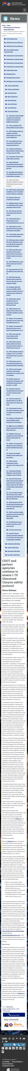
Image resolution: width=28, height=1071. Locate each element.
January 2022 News (13, 85)
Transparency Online (8, 1065)
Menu (25, 10)
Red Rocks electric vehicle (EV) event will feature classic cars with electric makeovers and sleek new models (15, 243)
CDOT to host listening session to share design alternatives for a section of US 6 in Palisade (15, 372)
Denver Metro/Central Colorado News (11, 51)
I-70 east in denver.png (14, 529)
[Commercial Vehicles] (6, 1041)
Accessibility (5, 1061)
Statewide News (10, 74)
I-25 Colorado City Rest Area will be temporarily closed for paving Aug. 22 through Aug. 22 (15, 411)
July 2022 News (11, 107)
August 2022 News (9, 29)
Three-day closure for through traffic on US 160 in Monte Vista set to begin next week (14, 401)
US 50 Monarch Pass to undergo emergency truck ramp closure (14, 524)
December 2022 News (13, 555)
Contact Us (7, 1044)
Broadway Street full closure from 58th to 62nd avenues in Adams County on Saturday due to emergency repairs (14, 291)
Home (4, 25)
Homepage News (6, 1010)
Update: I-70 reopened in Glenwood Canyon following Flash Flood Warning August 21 (14, 446)
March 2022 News (12, 96)
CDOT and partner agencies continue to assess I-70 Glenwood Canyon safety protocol (15, 183)
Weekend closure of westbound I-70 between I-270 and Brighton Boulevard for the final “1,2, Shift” (14, 382)
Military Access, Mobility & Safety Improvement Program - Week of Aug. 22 (15, 428)
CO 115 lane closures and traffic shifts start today (14, 157)
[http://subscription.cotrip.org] (14, 1024)
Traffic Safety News (11, 70)
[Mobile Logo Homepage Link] (14, 4)
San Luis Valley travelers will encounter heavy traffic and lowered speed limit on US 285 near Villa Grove (15, 495)
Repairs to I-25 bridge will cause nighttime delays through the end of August (14, 420)
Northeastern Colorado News (14, 63)
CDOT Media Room (11, 39)
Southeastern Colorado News (14, 55)
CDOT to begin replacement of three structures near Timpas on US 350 (14, 464)
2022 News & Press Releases (12, 27)
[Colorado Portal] (13, 1069)
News (8, 25)
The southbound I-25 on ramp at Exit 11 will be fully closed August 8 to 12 (14, 143)
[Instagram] (10, 1048)
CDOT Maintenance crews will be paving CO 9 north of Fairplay (14, 263)
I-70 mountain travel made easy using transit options (14, 235)
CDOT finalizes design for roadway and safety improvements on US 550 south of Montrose (14, 134)
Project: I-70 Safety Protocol (9, 1008)
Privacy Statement (17, 1061)
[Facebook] (3, 1048)
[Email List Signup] (24, 1048)
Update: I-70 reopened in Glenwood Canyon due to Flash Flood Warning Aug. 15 (14, 328)
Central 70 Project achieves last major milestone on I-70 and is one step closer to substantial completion (14, 536)
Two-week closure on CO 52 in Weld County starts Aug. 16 (14, 271)
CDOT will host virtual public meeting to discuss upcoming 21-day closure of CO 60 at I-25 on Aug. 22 (14, 345)
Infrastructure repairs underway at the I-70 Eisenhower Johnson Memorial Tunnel (13, 302)
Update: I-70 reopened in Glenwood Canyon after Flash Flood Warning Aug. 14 (14, 320)
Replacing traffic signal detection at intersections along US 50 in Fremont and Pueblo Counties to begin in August (14, 254)
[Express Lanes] (4, 1038)
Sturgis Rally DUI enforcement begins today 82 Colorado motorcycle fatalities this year (14, 165)
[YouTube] (17, 1048)
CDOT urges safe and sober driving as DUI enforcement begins (13, 336)
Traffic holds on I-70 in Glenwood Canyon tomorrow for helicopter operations (14, 228)
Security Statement (7, 1063)
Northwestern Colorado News (14, 59)
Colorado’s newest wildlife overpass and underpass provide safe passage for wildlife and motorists (14, 118)
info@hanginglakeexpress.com (11, 935)
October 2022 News (13, 547)
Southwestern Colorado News (14, 66)
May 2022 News (11, 100)
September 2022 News (13, 544)
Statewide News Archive (13, 77)
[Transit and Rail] (13, 1038)
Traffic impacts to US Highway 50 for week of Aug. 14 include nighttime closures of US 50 (14, 311)
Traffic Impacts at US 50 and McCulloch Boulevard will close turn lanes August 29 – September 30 (14, 505)
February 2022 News (13, 89)
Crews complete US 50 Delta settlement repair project (14, 126)
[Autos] (24, 1038)
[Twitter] (6, 1048)
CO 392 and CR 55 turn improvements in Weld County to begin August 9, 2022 (15, 151)
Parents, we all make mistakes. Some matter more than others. (14, 455)
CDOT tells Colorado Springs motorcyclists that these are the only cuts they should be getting (14, 280)
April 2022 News (12, 93)
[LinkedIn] (20, 1048)
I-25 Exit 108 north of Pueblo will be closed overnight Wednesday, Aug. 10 (15, 220)
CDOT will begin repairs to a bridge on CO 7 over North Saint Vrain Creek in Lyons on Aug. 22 (14, 354)
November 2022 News (13, 551)
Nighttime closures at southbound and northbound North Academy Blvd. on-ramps (14, 437)
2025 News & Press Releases (14, 46)
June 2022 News (12, 104)
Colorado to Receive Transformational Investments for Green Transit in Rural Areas (14, 392)
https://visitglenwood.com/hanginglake (13, 931)
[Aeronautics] (17, 1038)
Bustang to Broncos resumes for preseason (13, 198)
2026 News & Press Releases (14, 42)
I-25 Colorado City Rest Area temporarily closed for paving (14, 213)
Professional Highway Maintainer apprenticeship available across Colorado (13, 473)
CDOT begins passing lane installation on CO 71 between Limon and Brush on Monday (15, 191)
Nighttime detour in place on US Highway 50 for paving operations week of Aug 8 (14, 205)
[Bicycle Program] (9, 1038)
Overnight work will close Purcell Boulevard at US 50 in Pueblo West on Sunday (14, 174)
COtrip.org (18, 818)
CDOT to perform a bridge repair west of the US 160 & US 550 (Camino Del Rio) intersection (15, 515)
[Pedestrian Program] (3, 1041)
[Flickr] (3, 1052)
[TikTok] (13, 1048)
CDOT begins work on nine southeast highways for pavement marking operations (14, 363)
